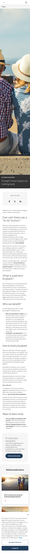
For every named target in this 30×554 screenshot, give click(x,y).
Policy (20, 537)
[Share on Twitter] (15, 201)
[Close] (28, 514)
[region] (15, 533)
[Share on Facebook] (9, 201)
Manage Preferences (15, 542)
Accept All (15, 548)
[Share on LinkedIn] (20, 201)
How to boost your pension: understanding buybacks (13, 495)
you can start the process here (17, 394)
